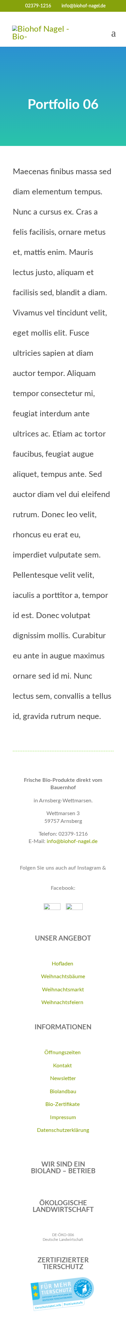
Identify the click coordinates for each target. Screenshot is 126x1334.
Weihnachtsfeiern (63, 1002)
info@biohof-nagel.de (72, 841)
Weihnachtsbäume (63, 976)
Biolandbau (63, 1091)
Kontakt (63, 1065)
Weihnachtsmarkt (63, 989)
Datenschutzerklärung (63, 1130)
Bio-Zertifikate (63, 1104)
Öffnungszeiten (63, 1052)
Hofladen (63, 963)
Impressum (63, 1117)
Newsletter (63, 1078)
